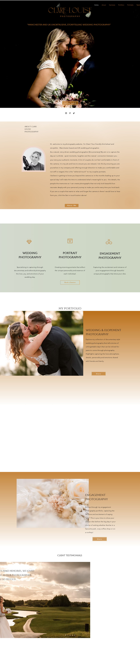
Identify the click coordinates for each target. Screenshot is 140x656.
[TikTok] (74, 113)
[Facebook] (70, 113)
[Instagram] (66, 113)
